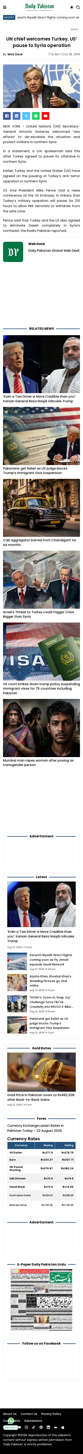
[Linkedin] (48, 1427)
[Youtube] (19, 1427)
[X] (26, 116)
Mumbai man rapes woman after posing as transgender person (38, 762)
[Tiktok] (33, 1427)
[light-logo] (40, 7)
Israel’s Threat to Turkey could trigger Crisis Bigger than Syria (38, 614)
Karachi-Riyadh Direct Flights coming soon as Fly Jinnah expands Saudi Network (51, 959)
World (75, 29)
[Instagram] (26, 1427)
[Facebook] (7, 116)
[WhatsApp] (36, 116)
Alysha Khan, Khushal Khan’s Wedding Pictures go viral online (50, 981)
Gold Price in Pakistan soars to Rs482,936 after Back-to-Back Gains (41, 1097)
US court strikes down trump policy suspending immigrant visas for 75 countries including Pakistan (41, 688)
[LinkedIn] (16, 116)
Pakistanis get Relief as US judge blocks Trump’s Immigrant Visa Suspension (35, 470)
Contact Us (29, 1413)
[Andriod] (55, 1427)
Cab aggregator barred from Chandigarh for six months (39, 542)
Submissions (33, 1420)
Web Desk (15, 54)
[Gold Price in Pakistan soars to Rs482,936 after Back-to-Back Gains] (41, 1072)
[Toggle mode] (71, 7)
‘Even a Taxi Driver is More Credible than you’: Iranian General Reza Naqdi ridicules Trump (39, 398)
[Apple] (62, 1427)
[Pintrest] (41, 1427)
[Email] (45, 116)
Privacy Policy (51, 1413)
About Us (10, 1413)
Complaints (11, 1420)
